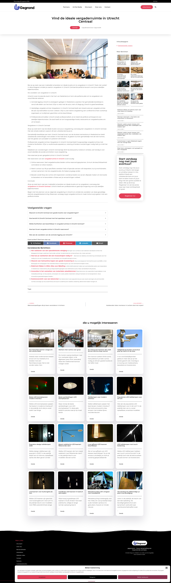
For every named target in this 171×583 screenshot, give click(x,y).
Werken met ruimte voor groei (70, 350)
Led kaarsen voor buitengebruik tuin (41, 492)
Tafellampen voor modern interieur (97, 397)
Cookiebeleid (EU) (21, 564)
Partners (66, 7)
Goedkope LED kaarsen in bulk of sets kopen (71, 492)
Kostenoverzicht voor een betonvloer (45, 279)
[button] (166, 568)
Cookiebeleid (91, 581)
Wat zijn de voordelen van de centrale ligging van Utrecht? (67, 235)
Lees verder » (120, 113)
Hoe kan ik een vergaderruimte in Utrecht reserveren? (67, 229)
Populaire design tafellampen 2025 (40, 445)
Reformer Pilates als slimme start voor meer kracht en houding (129, 110)
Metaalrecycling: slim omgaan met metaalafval (99, 492)
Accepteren (42, 577)
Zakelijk (75, 27)
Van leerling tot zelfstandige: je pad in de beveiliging (128, 492)
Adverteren (19, 552)
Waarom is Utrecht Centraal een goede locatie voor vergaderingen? (67, 213)
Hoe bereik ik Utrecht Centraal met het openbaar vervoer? (67, 218)
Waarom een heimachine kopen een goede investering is (52, 261)
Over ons (98, 7)
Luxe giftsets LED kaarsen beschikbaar (97, 445)
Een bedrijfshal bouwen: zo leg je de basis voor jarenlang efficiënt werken (122, 102)
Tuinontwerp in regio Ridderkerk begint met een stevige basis (129, 141)
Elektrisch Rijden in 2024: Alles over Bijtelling (48, 266)
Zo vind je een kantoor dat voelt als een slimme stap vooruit (99, 350)
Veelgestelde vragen (125, 45)
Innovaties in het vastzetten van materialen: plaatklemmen (53, 271)
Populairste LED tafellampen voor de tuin (129, 397)
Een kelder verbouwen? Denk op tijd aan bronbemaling (137, 76)
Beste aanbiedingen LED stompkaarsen (68, 397)
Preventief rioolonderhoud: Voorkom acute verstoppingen (121, 76)
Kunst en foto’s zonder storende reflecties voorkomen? (123, 90)
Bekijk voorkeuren (142, 577)
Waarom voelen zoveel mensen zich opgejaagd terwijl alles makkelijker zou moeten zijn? (129, 125)
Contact (107, 7)
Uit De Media (77, 7)
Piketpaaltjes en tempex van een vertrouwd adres (121, 63)
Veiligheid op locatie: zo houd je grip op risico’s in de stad (128, 350)
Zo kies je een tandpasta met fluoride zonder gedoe (137, 102)
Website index (20, 555)
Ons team (88, 7)
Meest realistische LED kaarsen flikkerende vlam (70, 445)
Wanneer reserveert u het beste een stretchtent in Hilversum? (128, 117)
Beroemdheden (21, 549)
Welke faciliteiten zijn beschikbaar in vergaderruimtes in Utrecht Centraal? (67, 224)
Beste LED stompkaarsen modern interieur (38, 397)
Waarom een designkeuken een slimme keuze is (136, 63)
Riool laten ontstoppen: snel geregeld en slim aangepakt (129, 148)
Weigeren (92, 577)
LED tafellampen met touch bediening (127, 445)
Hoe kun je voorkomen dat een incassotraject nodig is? (51, 256)
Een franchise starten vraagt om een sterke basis (136, 90)
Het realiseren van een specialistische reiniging (49, 250)
